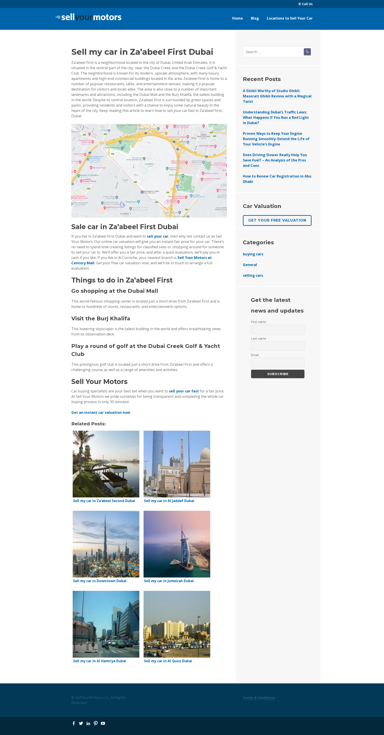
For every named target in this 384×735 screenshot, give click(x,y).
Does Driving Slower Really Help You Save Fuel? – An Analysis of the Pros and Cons (275, 160)
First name (258, 322)
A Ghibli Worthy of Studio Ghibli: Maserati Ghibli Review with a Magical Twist (277, 96)
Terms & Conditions (259, 697)
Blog (255, 18)
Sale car (84, 227)
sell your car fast (184, 391)
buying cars (253, 254)
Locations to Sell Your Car (290, 18)
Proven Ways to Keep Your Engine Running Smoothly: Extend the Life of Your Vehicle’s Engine (276, 139)
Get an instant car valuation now (100, 412)
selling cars (253, 275)
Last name (258, 338)
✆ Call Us (305, 4)
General (250, 264)
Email (255, 355)
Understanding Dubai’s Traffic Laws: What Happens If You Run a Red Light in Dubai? (276, 117)
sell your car (157, 236)
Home (237, 18)
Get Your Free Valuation (277, 220)
